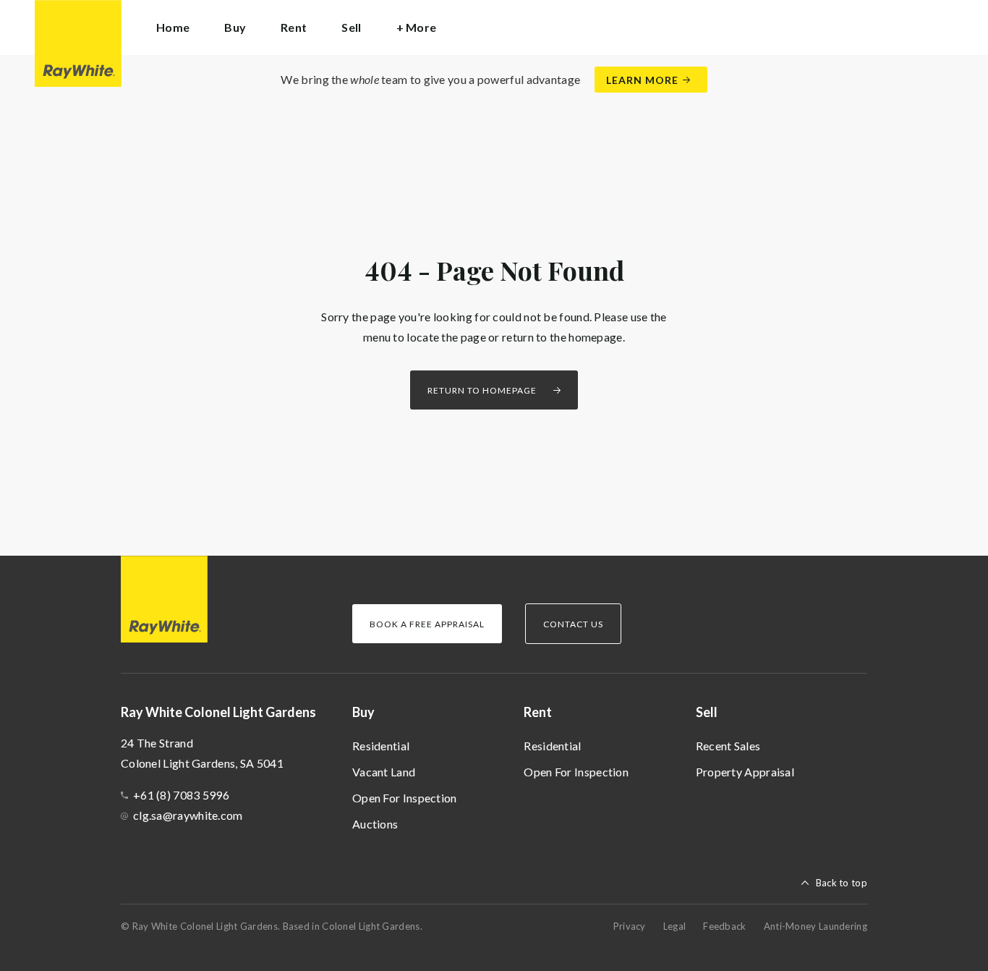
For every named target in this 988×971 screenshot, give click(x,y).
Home (172, 27)
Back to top (841, 883)
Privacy (629, 926)
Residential (380, 745)
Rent (538, 712)
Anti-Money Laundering (815, 926)
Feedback (724, 926)
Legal (674, 926)
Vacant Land (383, 772)
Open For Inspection (404, 798)
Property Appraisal (745, 772)
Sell (706, 712)
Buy (363, 712)
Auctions (375, 824)
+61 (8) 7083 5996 (181, 795)
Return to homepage (482, 390)
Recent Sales (728, 745)
